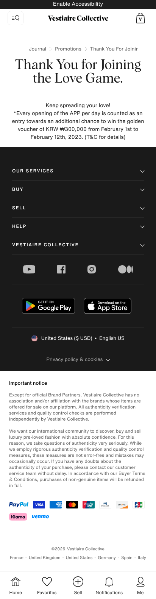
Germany (107, 558)
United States (79, 558)
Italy (142, 558)
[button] (140, 18)
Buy (17, 189)
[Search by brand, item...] (15, 18)
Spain (127, 558)
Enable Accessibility (78, 4)
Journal (37, 48)
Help (19, 226)
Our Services (33, 171)
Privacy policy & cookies (75, 359)
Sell (19, 208)
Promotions (68, 48)
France (16, 558)
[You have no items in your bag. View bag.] (140, 18)
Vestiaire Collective (45, 245)
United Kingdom (45, 558)
